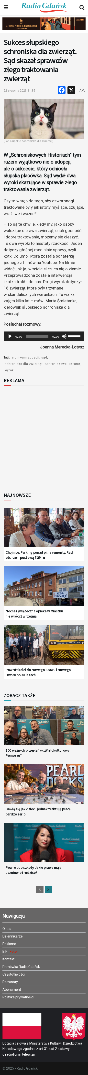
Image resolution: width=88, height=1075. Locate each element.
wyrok (9, 370)
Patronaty (10, 982)
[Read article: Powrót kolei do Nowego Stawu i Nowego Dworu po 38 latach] (44, 647)
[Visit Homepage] (44, 8)
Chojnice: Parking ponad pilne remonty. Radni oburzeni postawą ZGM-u (41, 555)
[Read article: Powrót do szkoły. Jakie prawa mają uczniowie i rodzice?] (44, 845)
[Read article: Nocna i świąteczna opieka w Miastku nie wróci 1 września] (44, 589)
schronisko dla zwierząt (24, 364)
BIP (5, 951)
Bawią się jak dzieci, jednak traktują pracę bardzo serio (38, 811)
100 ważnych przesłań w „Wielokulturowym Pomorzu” (39, 753)
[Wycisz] (64, 336)
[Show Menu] (6, 7)
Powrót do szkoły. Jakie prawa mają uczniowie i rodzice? (34, 870)
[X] (71, 90)
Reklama (9, 944)
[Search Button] (81, 7)
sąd (44, 357)
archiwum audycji (25, 357)
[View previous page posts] (40, 889)
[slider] (75, 335)
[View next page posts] (48, 889)
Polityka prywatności (18, 997)
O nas (6, 929)
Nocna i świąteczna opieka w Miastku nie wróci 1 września (34, 614)
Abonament (11, 990)
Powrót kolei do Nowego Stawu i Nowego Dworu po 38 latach (38, 672)
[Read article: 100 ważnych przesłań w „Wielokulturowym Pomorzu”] (44, 728)
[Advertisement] (44, 437)
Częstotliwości (13, 974)
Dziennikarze (12, 936)
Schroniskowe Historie (62, 364)
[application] (44, 336)
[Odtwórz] (10, 336)
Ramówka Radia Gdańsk (21, 967)
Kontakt (8, 959)
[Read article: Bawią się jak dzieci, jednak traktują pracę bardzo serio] (44, 787)
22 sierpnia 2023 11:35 (19, 90)
